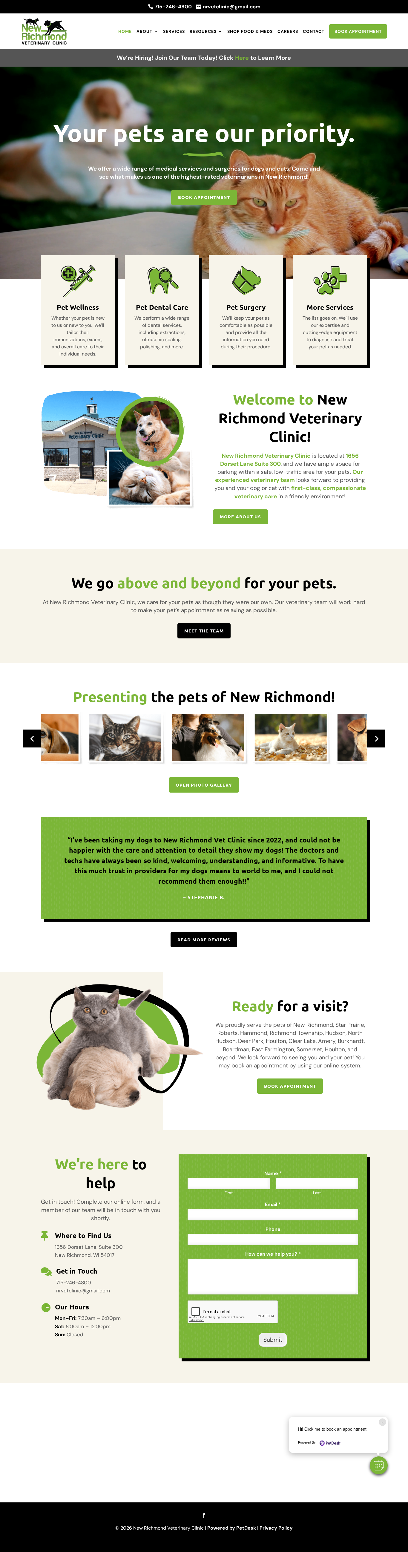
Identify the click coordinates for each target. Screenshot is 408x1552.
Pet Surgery (246, 307)
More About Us (240, 517)
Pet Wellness (78, 307)
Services (174, 31)
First (229, 1193)
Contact (313, 31)
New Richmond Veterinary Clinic (266, 455)
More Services (330, 307)
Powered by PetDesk (231, 1528)
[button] (379, 1465)
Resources (203, 31)
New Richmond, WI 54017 (84, 1255)
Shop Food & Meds (250, 31)
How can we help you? (273, 1254)
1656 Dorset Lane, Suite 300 (89, 1247)
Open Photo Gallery (204, 785)
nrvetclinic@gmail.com (83, 1290)
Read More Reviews (203, 940)
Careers (287, 31)
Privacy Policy (276, 1528)
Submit (272, 1339)
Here (242, 58)
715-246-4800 (73, 1282)
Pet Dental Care (162, 307)
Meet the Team (204, 631)
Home (125, 31)
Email (273, 1205)
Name (273, 1173)
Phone (273, 1229)
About (144, 31)
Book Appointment (358, 31)
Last (317, 1193)
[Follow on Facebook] (204, 1515)
